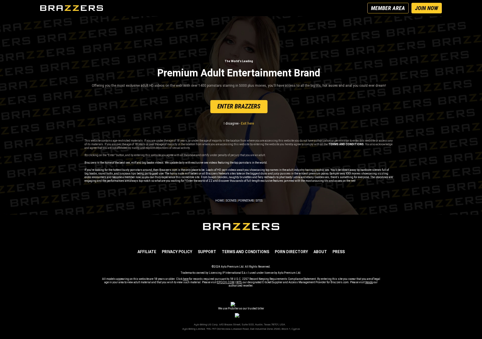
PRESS (338, 252)
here (186, 278)
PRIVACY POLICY (177, 252)
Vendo (369, 282)
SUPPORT (207, 252)
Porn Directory (291, 252)
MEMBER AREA (388, 8)
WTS (239, 282)
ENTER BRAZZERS (239, 106)
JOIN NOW (426, 8)
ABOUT (320, 252)
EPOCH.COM (225, 282)
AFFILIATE (147, 252)
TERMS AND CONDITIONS (245, 252)
